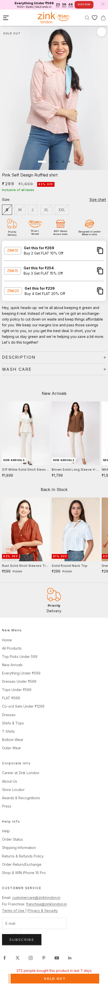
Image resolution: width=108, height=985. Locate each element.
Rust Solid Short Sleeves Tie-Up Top (25, 566)
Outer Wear (11, 748)
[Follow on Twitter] (17, 957)
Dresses (9, 715)
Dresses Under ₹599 (19, 681)
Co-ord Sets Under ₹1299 (23, 706)
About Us (9, 781)
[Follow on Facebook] (4, 957)
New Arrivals (12, 665)
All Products (12, 648)
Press (6, 806)
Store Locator (13, 789)
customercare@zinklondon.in (36, 897)
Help (6, 831)
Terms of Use (13, 910)
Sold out (55, 978)
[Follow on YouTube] (56, 957)
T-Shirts (8, 731)
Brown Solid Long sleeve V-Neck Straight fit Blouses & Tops (74, 470)
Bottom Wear (12, 739)
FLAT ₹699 (11, 698)
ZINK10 (12, 250)
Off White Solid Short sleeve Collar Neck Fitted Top (25, 470)
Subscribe (21, 940)
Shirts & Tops (13, 723)
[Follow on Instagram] (30, 957)
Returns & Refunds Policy (23, 856)
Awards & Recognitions (21, 798)
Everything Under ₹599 (21, 673)
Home (7, 640)
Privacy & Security (43, 910)
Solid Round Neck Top (69, 566)
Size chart (97, 199)
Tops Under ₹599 (16, 690)
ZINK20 (13, 291)
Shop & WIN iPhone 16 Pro (24, 873)
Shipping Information (19, 847)
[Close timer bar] (103, 4)
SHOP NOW (84, 4)
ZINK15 (12, 271)
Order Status (12, 839)
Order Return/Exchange (21, 864)
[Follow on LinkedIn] (69, 957)
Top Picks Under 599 (19, 656)
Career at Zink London (20, 773)
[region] (54, 600)
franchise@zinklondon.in (46, 904)
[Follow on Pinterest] (43, 957)
